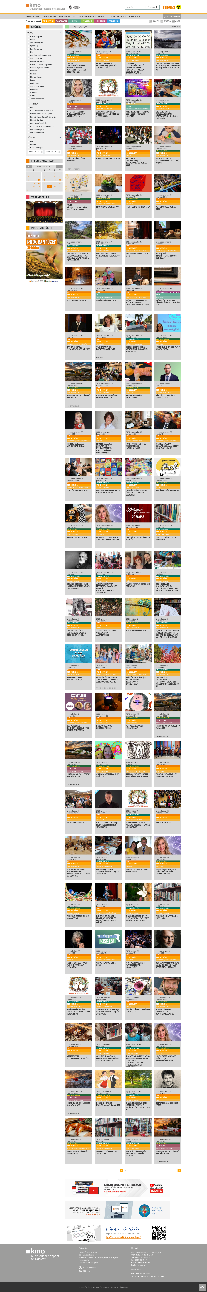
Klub (74, 21)
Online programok (37, 86)
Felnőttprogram (36, 49)
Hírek (101, 16)
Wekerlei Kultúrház (37, 132)
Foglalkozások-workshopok (41, 55)
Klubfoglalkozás (36, 77)
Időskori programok (37, 61)
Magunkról (33, 16)
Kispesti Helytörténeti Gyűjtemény (43, 117)
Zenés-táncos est (37, 99)
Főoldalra (176, 27)
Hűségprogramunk (84, 16)
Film (31, 52)
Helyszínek (32, 103)
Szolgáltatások (117, 16)
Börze (32, 39)
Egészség (33, 46)
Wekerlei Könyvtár (37, 129)
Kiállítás (33, 74)
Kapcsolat (135, 16)
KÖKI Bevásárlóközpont (88, 1255)
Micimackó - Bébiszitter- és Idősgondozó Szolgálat (98, 1257)
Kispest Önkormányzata (88, 1252)
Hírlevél (155, 21)
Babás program (36, 36)
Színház (33, 95)
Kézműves (34, 71)
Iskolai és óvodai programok (41, 64)
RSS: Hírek (87, 1271)
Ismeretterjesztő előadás (39, 67)
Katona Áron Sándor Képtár (41, 114)
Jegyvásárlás (172, 16)
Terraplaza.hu (84, 1260)
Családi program (36, 43)
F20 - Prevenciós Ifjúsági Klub (41, 111)
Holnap (33, 144)
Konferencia (35, 83)
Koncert (33, 80)
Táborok (87, 21)
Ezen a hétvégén (36, 147)
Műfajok (31, 32)
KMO (32, 107)
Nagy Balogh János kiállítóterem (42, 126)
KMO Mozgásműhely (38, 123)
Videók (178, 21)
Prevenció (113, 21)
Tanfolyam (61, 21)
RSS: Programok (89, 1267)
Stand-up (33, 92)
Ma (31, 141)
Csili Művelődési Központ (88, 1262)
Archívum (151, 7)
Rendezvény (48, 21)
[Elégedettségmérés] (117, 1233)
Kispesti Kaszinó (36, 120)
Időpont (31, 137)
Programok (49, 16)
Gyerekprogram (36, 58)
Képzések (101, 21)
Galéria (167, 21)
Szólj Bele (65, 16)
